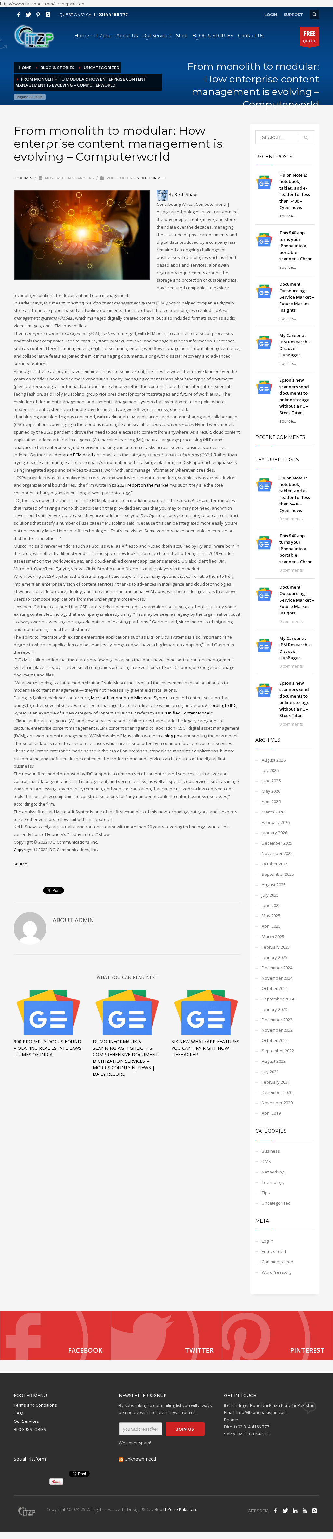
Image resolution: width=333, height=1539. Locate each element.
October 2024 (275, 988)
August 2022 (274, 1061)
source (20, 864)
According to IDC (220, 705)
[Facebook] (18, 14)
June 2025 (271, 905)
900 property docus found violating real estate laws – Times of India (48, 1048)
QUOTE (309, 36)
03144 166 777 (113, 14)
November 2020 (277, 1103)
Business (271, 1151)
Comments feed (277, 1262)
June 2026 (271, 781)
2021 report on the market (142, 485)
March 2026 (273, 812)
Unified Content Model (188, 713)
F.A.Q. (19, 1413)
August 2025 (274, 884)
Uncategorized (149, 178)
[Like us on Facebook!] (275, 1511)
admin (26, 178)
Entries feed (274, 1251)
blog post (174, 735)
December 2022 (277, 1020)
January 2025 (274, 957)
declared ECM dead (74, 455)
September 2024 (278, 999)
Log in (267, 1241)
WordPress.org (276, 1272)
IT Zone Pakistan (179, 1509)
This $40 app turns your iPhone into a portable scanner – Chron (296, 246)
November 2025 (277, 853)
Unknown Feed (140, 1459)
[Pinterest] (38, 14)
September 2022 (278, 1051)
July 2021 (270, 1071)
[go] (306, 137)
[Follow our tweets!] (285, 1511)
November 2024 (277, 978)
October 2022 (275, 1040)
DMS (266, 1161)
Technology (273, 1182)
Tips (266, 1193)
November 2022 (277, 1030)
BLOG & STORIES (30, 1429)
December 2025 (277, 843)
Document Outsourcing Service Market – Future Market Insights (296, 297)
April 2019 (271, 1113)
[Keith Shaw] (162, 194)
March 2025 (273, 936)
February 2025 (276, 947)
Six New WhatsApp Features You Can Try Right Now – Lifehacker (205, 1048)
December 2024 (277, 968)
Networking (273, 1172)
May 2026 (271, 791)
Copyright (23, 849)
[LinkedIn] (295, 1511)
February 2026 (276, 822)
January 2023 (274, 1009)
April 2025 (271, 926)
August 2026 (274, 760)
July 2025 (270, 895)
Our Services (26, 1421)
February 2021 (276, 1082)
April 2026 (271, 801)
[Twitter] (28, 14)
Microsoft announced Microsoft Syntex (129, 698)
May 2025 (271, 916)
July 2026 (270, 770)
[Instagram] (48, 14)
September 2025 (278, 874)
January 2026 (274, 833)
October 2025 (275, 864)
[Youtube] (305, 1511)
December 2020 (277, 1092)
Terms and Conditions (35, 1405)
